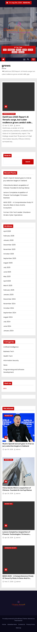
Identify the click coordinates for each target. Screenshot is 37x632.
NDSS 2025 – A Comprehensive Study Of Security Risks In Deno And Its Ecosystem (18, 205)
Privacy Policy (30, 624)
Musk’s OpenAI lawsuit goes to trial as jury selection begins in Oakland (18, 445)
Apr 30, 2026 (9, 449)
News (5, 365)
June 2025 (7, 272)
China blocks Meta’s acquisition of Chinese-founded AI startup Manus (17, 489)
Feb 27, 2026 (9, 582)
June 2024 (7, 326)
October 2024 (8, 308)
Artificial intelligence (10, 347)
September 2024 (9, 313)
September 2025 (9, 258)
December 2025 (9, 245)
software (14, 52)
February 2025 (8, 290)
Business (21, 52)
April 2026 (7, 231)
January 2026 (8, 240)
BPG (5, 388)
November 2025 (9, 249)
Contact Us (21, 624)
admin (17, 125)
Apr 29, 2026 (9, 493)
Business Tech (8, 351)
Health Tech (8, 356)
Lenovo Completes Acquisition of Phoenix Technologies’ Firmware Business (15, 195)
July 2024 (6, 322)
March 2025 (7, 285)
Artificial (18, 50)
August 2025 (8, 263)
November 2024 (9, 304)
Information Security (9, 114)
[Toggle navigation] (24, 59)
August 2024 (8, 317)
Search (7, 155)
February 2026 (8, 236)
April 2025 (7, 281)
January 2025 (8, 294)
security (30, 50)
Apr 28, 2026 (9, 538)
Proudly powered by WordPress (12, 619)
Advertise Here (12, 624)
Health (24, 50)
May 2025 (7, 276)
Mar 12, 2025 (9, 125)
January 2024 (8, 331)
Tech (4, 50)
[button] (28, 59)
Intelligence (11, 50)
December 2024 (9, 299)
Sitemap (18, 628)
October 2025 (8, 254)
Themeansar (18, 620)
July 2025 (6, 267)
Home (4, 68)
